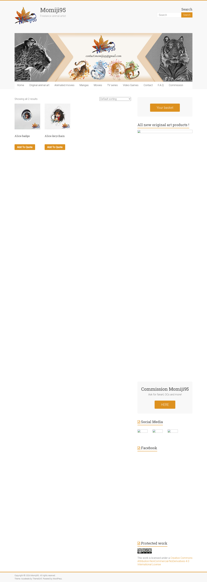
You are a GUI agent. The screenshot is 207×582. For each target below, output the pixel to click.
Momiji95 (53, 10)
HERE (165, 405)
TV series (112, 85)
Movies (98, 85)
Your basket (165, 108)
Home (20, 85)
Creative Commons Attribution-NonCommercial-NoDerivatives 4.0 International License (164, 561)
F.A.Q (161, 85)
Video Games (130, 85)
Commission (176, 85)
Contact (148, 85)
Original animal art (39, 85)
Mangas (84, 85)
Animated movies (64, 85)
